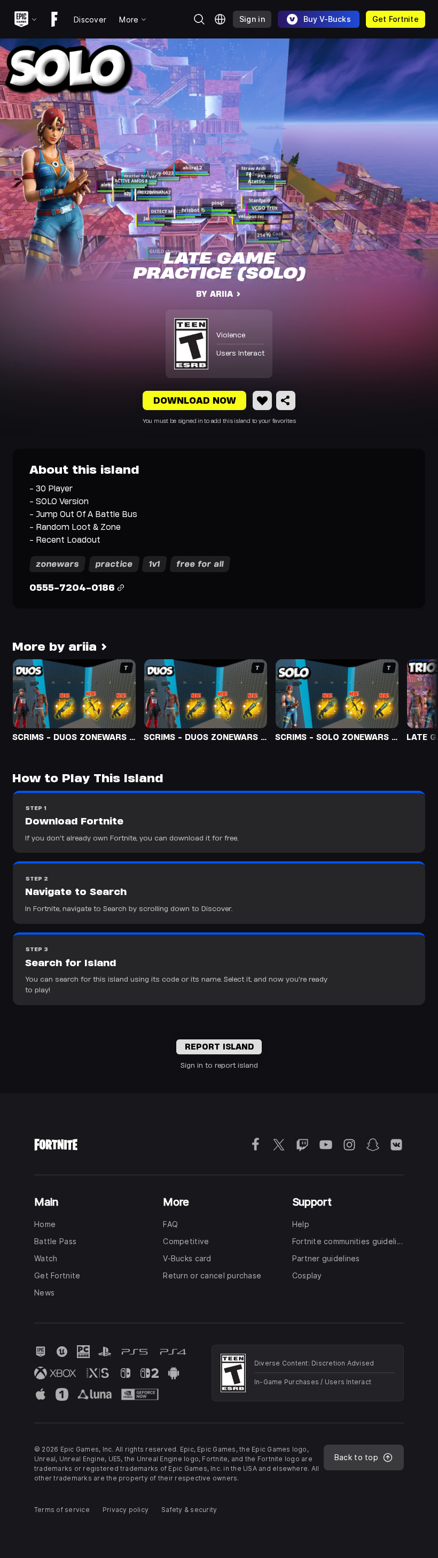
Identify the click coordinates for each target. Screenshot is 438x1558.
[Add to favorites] (262, 400)
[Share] (285, 400)
